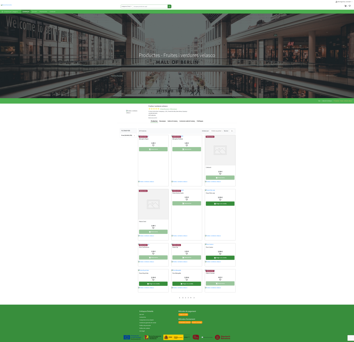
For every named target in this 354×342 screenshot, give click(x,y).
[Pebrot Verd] (153, 204)
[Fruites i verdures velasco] (153, 183)
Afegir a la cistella (220, 204)
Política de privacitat (145, 325)
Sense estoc (153, 149)
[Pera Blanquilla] (186, 270)
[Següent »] (194, 298)
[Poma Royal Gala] (153, 270)
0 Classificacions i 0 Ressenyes (168, 109)
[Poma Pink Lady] (220, 190)
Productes (154, 121)
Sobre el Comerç (173, 121)
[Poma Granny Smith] (186, 190)
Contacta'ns (142, 317)
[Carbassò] (220, 150)
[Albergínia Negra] (153, 136)
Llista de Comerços (327, 101)
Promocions (43, 11)
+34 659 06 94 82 (152, 113)
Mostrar (226, 131)
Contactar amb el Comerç (187, 121)
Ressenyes (162, 121)
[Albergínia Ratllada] (186, 136)
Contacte (52, 11)
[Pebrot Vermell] (220, 270)
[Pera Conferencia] (153, 244)
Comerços (26, 11)
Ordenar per (205, 131)
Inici (319, 101)
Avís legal (142, 331)
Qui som (34, 11)
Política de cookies (144, 328)
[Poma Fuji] (186, 244)
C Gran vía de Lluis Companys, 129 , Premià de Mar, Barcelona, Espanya (167, 111)
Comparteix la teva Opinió (146, 320)
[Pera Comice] (220, 244)
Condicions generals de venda (147, 322)
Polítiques (200, 121)
